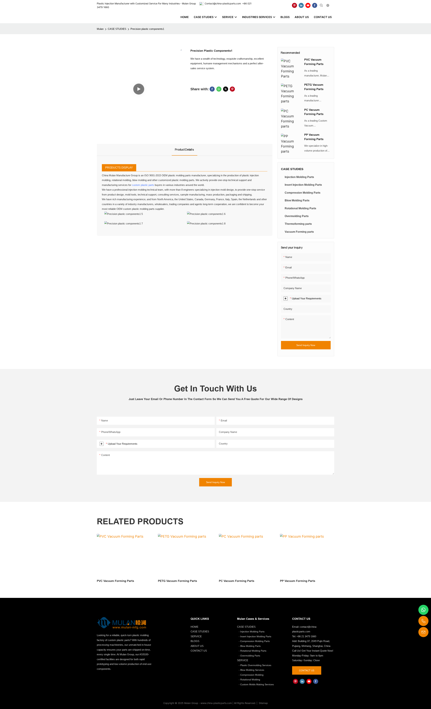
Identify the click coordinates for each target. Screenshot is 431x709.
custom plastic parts (143, 185)
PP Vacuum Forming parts (313, 137)
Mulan (100, 28)
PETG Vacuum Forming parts (313, 87)
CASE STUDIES (117, 28)
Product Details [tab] (184, 149)
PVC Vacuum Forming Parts (313, 62)
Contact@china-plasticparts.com (223, 3)
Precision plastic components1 (147, 28)
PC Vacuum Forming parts (313, 112)
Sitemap (263, 703)
